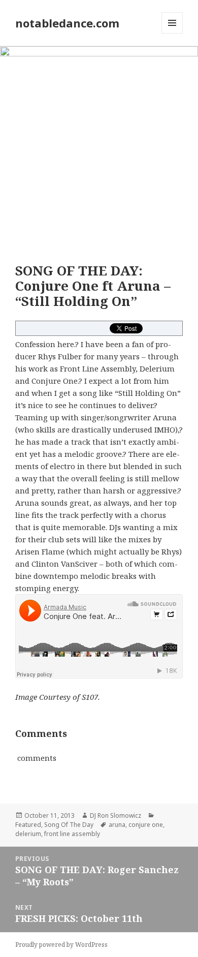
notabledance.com (67, 22)
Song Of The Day (68, 824)
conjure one (145, 824)
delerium (28, 833)
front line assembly (72, 833)
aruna (117, 824)
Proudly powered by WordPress (61, 944)
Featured (28, 824)
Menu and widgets (172, 33)
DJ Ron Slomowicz (115, 815)
